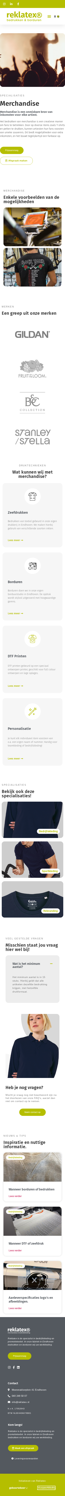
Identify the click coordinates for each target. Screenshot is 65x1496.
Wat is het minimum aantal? (26, 965)
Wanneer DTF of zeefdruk (26, 1243)
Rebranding (50, 911)
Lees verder (15, 1196)
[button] (49, 16)
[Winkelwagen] (58, 16)
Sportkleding (50, 871)
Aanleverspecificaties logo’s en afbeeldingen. (31, 1299)
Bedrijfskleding (48, 831)
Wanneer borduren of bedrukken (31, 1189)
